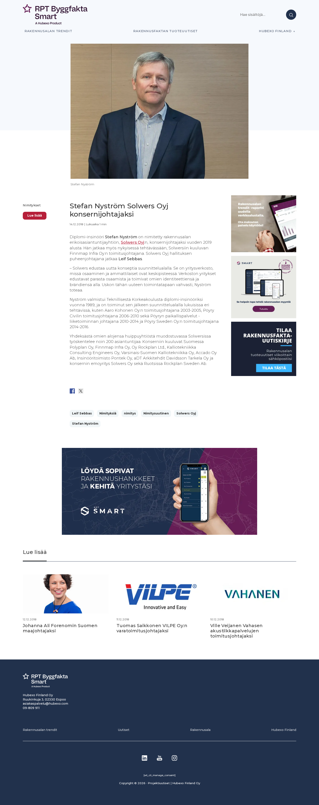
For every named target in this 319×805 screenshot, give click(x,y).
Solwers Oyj (132, 242)
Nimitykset (32, 205)
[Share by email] (114, 391)
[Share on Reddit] (89, 391)
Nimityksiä (107, 413)
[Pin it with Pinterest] (97, 391)
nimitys (130, 413)
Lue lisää (34, 215)
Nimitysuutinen (156, 413)
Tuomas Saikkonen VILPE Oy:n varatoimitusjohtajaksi (152, 628)
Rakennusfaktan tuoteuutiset (165, 31)
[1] (263, 375)
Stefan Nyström (85, 424)
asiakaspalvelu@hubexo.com (45, 704)
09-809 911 (31, 708)
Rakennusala (200, 730)
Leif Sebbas (82, 413)
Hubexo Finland (275, 31)
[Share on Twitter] (80, 391)
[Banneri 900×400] (159, 534)
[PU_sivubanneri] (263, 251)
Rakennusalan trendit (48, 31)
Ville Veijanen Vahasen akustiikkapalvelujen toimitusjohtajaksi (236, 631)
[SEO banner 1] (263, 317)
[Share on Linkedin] (106, 391)
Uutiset (123, 730)
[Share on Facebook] (72, 391)
